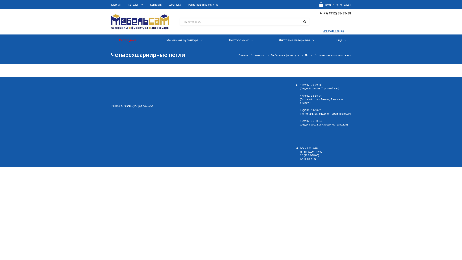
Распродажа (128, 40)
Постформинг (239, 40)
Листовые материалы (295, 40)
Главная (116, 4)
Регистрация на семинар (203, 4)
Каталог (133, 4)
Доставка (175, 4)
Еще (339, 40)
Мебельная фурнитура (182, 40)
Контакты (156, 4)
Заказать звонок (333, 30)
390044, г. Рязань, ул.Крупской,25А (132, 106)
